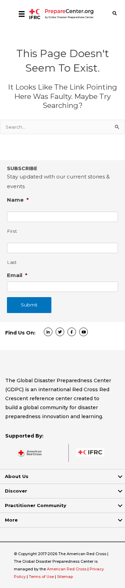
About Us (16, 476)
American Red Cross (67, 569)
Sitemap (65, 576)
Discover (16, 491)
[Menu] (22, 13)
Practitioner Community (35, 505)
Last (12, 262)
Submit (29, 304)
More (11, 520)
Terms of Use (41, 576)
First (12, 231)
